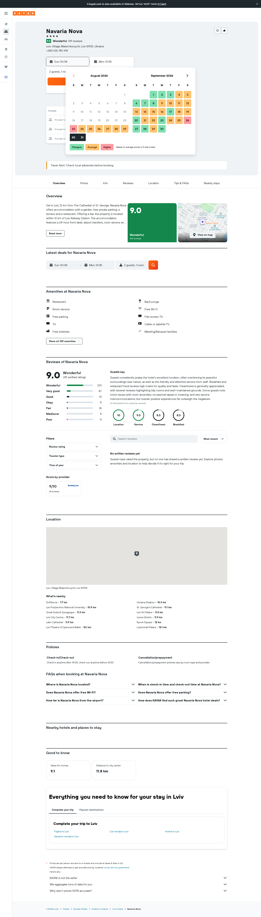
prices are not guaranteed (116, 867)
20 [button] (107, 120)
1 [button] (124, 94)
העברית (161, 4)
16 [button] (73, 120)
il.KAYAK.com (52, 909)
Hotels (66, 909)
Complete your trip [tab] (63, 809)
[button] (257, 4)
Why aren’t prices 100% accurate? (71, 890)
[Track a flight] (6, 56)
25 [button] (90, 129)
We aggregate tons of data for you (71, 884)
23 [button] (73, 129)
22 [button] (124, 120)
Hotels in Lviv (172, 831)
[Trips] (6, 66)
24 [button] (82, 129)
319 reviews (75, 41)
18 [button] (90, 120)
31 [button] (82, 137)
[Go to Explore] (6, 49)
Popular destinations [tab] (91, 809)
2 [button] (73, 103)
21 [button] (116, 120)
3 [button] (82, 103)
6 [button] (107, 103)
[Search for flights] (6, 24)
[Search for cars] (6, 39)
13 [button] (107, 111)
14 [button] (116, 111)
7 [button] (116, 103)
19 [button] (99, 120)
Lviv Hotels (117, 909)
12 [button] (99, 111)
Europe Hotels (80, 909)
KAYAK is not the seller (63, 878)
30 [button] (73, 137)
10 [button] (82, 111)
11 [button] (90, 111)
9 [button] (73, 111)
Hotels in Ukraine (100, 909)
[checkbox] (64, 488)
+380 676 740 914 (57, 50)
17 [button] (82, 120)
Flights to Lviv (61, 831)
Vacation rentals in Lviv (66, 836)
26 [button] (99, 129)
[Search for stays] (6, 31)
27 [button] (107, 129)
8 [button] (125, 103)
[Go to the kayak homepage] (24, 13)
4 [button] (90, 103)
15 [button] (124, 111)
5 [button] (99, 103)
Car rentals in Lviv (119, 831)
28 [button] (116, 129)
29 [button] (124, 129)
